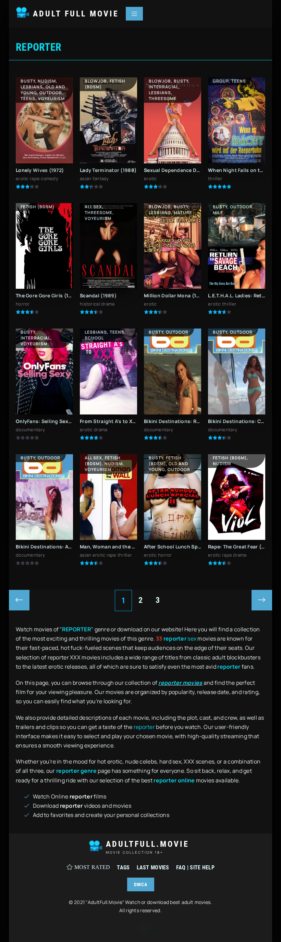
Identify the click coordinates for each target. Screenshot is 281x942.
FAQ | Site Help (195, 867)
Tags (123, 867)
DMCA (140, 884)
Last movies (153, 867)
